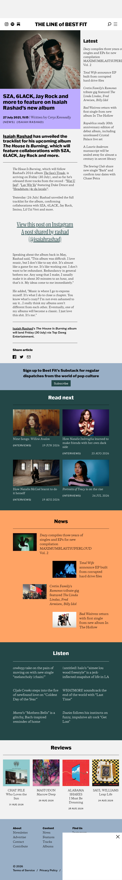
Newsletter (20, 833)
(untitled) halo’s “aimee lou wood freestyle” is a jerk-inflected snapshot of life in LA (85, 672)
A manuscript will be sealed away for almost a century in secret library (100, 153)
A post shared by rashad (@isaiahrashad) (45, 236)
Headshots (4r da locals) (30, 189)
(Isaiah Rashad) (30, 122)
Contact (18, 842)
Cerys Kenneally (59, 117)
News (9, 122)
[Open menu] (115, 24)
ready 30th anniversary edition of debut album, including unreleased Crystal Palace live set (99, 131)
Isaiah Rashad (17, 136)
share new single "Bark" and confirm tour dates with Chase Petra (99, 173)
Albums (48, 847)
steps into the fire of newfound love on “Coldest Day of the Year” (35, 695)
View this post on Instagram (45, 225)
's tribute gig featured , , (99, 94)
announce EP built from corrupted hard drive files (99, 77)
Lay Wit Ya (28, 185)
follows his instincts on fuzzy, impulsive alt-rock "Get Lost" (85, 717)
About (17, 828)
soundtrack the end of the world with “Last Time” (84, 695)
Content (48, 828)
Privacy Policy (49, 870)
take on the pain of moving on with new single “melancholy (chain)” (33, 672)
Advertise (19, 837)
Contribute (20, 847)
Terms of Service (24, 870)
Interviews (22, 445)
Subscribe (61, 383)
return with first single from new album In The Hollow (100, 112)
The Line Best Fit (61, 24)
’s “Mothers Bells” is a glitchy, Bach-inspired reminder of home (34, 717)
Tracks (47, 842)
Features (48, 837)
